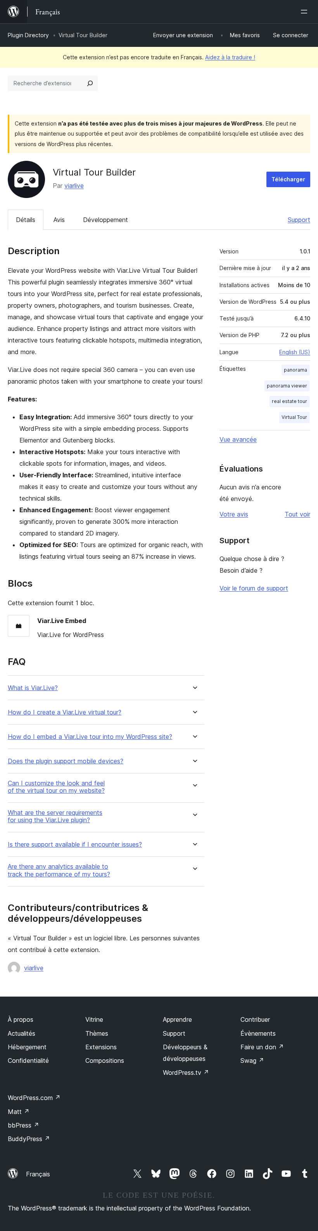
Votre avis (233, 514)
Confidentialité (28, 1060)
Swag (252, 1060)
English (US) (294, 352)
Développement (105, 220)
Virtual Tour (294, 417)
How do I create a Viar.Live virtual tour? (64, 712)
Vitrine (94, 1019)
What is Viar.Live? (33, 688)
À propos (20, 1019)
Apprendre (177, 1019)
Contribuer (255, 1019)
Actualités (21, 1033)
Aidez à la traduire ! (230, 57)
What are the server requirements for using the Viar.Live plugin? (55, 816)
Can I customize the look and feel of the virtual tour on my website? (56, 787)
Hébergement (27, 1047)
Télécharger (288, 179)
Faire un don (262, 1047)
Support (299, 220)
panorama (295, 370)
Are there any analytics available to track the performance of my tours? (59, 870)
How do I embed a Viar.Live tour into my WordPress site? (90, 736)
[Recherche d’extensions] (90, 83)
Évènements (258, 1033)
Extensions (101, 1047)
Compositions (104, 1060)
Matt (18, 1112)
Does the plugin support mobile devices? (65, 761)
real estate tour (289, 401)
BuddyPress (29, 1139)
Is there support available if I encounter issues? (75, 844)
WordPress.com (34, 1098)
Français (38, 1174)
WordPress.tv (186, 1072)
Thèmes (96, 1033)
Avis (59, 220)
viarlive (74, 185)
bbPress (23, 1125)
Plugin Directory (28, 35)
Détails (25, 220)
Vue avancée (238, 439)
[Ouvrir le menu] (305, 11)
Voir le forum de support (253, 588)
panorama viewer (287, 386)
